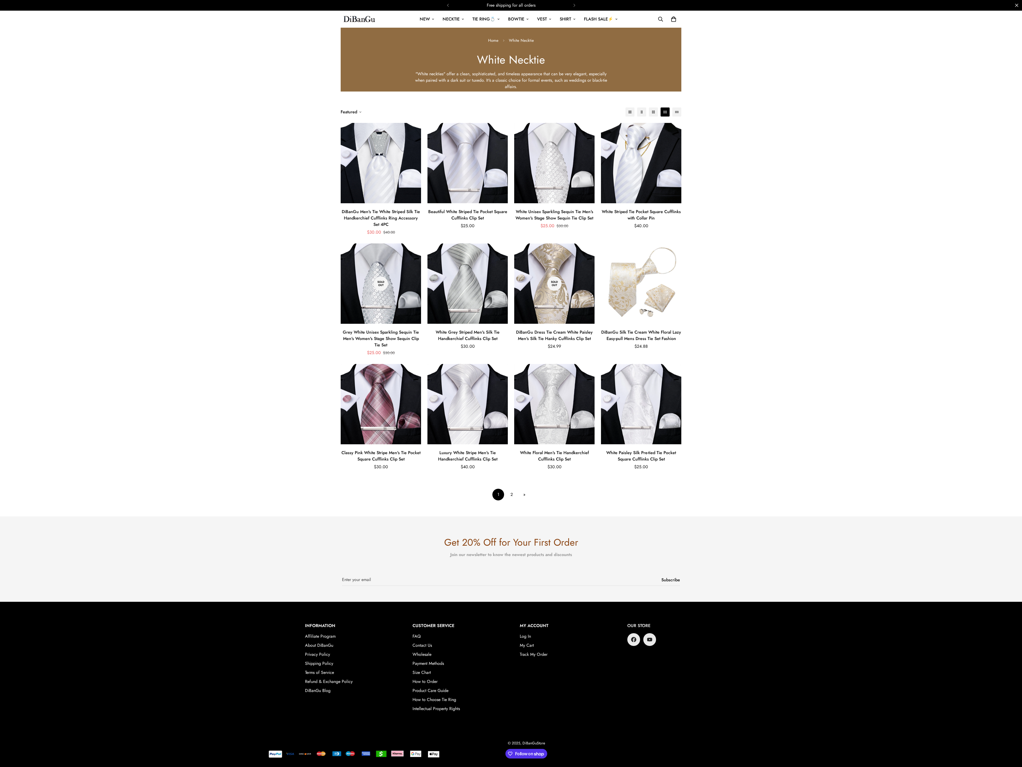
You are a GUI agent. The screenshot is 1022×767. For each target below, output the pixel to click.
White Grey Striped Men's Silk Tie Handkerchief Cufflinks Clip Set (468, 335)
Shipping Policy (319, 663)
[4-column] (665, 112)
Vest (542, 19)
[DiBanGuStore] (360, 19)
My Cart (527, 645)
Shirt (565, 19)
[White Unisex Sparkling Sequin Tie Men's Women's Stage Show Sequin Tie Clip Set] (554, 163)
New (425, 19)
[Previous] (448, 5)
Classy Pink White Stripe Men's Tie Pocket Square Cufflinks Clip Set (381, 456)
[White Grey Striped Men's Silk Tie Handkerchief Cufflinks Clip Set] (467, 283)
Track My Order (533, 654)
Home (493, 40)
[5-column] (676, 112)
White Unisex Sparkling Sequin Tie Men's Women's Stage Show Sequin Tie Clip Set (554, 215)
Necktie (451, 19)
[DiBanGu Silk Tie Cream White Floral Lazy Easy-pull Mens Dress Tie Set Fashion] (641, 283)
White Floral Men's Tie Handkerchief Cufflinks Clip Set (554, 456)
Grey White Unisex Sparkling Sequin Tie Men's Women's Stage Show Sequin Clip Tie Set (381, 338)
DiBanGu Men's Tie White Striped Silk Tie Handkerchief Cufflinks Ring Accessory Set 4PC (381, 218)
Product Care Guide (430, 690)
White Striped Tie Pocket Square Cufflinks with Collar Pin (641, 215)
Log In (525, 636)
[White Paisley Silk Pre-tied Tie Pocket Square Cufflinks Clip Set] (641, 404)
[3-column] (653, 112)
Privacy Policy (317, 654)
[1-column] (629, 112)
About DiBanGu (319, 645)
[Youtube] (649, 639)
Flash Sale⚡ (598, 19)
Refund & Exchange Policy (329, 681)
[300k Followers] (633, 639)
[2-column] (641, 112)
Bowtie (516, 19)
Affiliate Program (320, 636)
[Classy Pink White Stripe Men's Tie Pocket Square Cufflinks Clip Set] (381, 404)
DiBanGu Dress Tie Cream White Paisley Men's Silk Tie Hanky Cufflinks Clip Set (554, 335)
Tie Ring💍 (483, 19)
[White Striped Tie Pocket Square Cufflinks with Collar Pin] (641, 163)
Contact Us (422, 645)
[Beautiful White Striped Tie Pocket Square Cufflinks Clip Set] (467, 163)
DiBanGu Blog (318, 690)
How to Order (425, 681)
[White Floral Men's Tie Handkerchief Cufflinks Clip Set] (554, 404)
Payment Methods (428, 663)
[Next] (574, 5)
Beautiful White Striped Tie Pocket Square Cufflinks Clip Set (467, 215)
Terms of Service (319, 672)
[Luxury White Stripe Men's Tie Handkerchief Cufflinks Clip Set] (467, 404)
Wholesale (422, 654)
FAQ (417, 636)
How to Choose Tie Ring (434, 699)
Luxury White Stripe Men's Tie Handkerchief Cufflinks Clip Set (467, 456)
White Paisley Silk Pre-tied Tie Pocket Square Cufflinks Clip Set (641, 456)
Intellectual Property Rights (436, 709)
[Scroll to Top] (1011, 738)
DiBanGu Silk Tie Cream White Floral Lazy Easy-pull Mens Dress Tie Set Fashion (641, 335)
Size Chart (422, 672)
